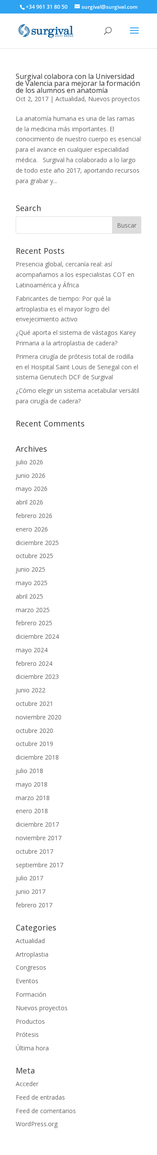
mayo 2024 (32, 650)
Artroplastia (32, 954)
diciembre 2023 (37, 676)
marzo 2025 (33, 610)
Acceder (27, 1084)
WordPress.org (37, 1124)
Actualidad (70, 99)
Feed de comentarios (46, 1111)
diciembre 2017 (37, 824)
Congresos (31, 967)
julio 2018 (29, 771)
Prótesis (27, 1034)
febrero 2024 (34, 663)
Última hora (32, 1048)
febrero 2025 (34, 623)
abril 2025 (29, 596)
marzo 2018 (33, 798)
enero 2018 (32, 811)
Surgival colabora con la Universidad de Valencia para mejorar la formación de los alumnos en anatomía (78, 83)
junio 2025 (30, 569)
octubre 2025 (34, 556)
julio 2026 (29, 462)
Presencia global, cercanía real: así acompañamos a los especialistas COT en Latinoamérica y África (75, 274)
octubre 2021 (34, 703)
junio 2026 (30, 475)
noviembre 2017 (38, 838)
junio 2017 (30, 891)
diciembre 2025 (37, 542)
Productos (30, 1021)
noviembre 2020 (38, 717)
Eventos (27, 981)
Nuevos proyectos (114, 99)
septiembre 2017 (39, 865)
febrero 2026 (34, 515)
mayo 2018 (32, 784)
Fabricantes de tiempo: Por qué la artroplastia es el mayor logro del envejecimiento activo (63, 309)
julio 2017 (29, 878)
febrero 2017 (34, 905)
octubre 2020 (34, 730)
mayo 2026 (32, 488)
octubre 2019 (34, 743)
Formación (31, 994)
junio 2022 (30, 690)
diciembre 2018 (37, 757)
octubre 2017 (34, 851)
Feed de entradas (40, 1097)
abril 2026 (29, 502)
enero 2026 (32, 529)
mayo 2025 (32, 583)
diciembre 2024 (37, 636)
